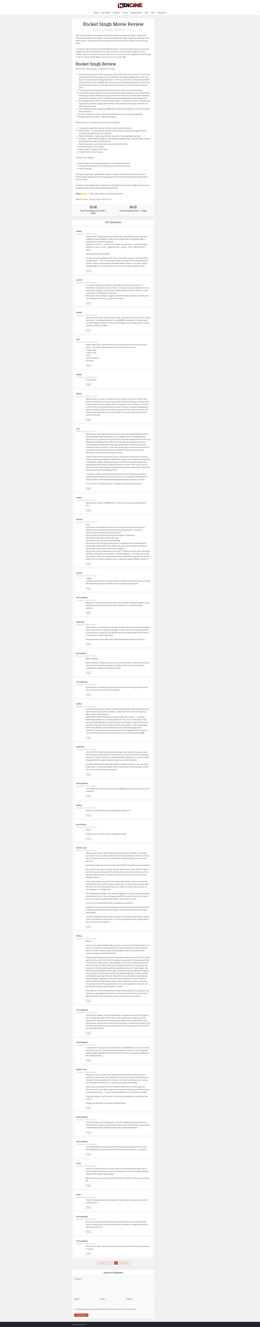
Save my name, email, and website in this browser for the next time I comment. (106, 1309)
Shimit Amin (106, 199)
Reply (88, 271)
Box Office (106, 13)
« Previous (101, 1263)
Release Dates (136, 13)
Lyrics (125, 13)
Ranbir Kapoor (82, 199)
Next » (125, 1263)
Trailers (116, 13)
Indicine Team (120, 30)
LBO (152, 13)
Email (103, 1299)
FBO (146, 13)
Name (77, 1299)
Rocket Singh (95, 199)
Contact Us (161, 13)
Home (96, 13)
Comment (78, 1279)
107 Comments (108, 30)
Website (129, 1299)
